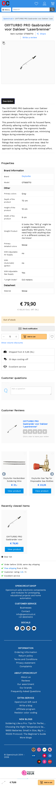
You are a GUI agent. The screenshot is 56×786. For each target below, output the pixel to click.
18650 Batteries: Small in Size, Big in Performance (25, 730)
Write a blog (25, 705)
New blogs (25, 719)
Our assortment (25, 684)
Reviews (25, 680)
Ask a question (18, 389)
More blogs (26, 737)
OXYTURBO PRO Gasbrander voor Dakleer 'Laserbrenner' (35, 424)
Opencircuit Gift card (26, 702)
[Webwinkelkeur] (28, 773)
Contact (25, 611)
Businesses (25, 607)
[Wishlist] (34, 4)
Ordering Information (25, 652)
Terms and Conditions (25, 659)
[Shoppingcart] (50, 4)
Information (25, 648)
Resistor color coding (25, 712)
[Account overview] (42, 4)
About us (26, 677)
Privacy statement (25, 663)
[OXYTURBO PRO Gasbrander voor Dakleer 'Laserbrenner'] (12, 429)
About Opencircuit (25, 673)
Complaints (26, 666)
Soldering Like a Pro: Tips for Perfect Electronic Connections (25, 723)
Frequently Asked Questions (26, 691)
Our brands (26, 687)
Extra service (25, 698)
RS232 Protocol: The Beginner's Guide (26, 734)
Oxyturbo (26, 176)
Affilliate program (25, 709)
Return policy (26, 655)
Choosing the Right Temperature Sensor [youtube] (25, 727)
